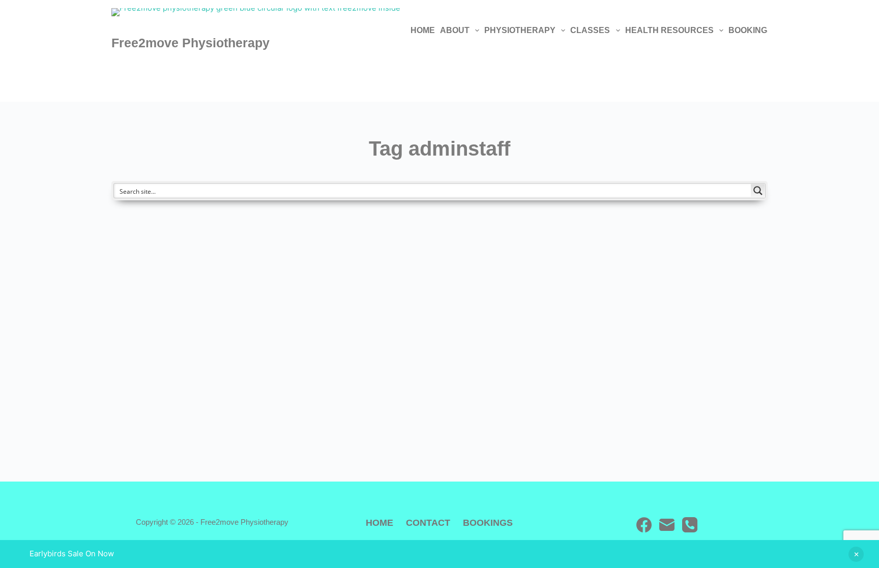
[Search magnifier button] (758, 191)
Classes (590, 30)
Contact (428, 523)
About (455, 30)
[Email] (667, 524)
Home (423, 30)
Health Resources (669, 30)
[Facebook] (644, 524)
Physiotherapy (519, 30)
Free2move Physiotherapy (190, 43)
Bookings (750, 30)
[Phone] (689, 524)
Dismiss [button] (856, 554)
